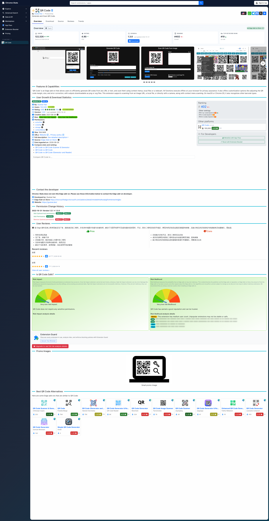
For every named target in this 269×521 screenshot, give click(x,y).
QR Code (205, 125)
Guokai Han (38, 14)
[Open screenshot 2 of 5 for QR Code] (113, 63)
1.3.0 (43, 112)
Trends (81, 21)
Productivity (49, 14)
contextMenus (40, 130)
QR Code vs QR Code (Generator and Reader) (53, 152)
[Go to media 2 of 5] (146, 82)
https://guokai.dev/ (49, 202)
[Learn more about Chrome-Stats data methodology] (59, 140)
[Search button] (201, 3)
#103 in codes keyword (207, 117)
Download (50, 21)
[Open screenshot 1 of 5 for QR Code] (58, 63)
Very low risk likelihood (67, 117)
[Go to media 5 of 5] (154, 82)
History (8, 39)
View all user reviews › (41, 270)
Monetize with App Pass (232, 138)
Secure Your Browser (48, 341)
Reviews (71, 21)
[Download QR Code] (149, 37)
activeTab (38, 122)
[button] (261, 3)
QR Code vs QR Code (43, 150)
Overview (38, 21)
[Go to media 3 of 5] (149, 82)
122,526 (43, 107)
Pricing (7, 33)
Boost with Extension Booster (232, 142)
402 (205, 106)
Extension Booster (12, 29)
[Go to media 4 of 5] (151, 82)
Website (43, 135)
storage (38, 127)
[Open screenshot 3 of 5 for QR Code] (167, 63)
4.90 (50, 110)
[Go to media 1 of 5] (144, 82)
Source (61, 21)
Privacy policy (56, 135)
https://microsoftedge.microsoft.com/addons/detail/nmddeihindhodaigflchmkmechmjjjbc (85, 200)
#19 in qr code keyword (207, 113)
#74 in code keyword (206, 115)
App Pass (8, 25)
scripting (38, 125)
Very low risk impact (48, 117)
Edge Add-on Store (255, 28)
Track (49, 28)
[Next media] (263, 63)
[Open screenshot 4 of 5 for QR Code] (222, 63)
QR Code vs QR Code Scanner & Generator (52, 147)
